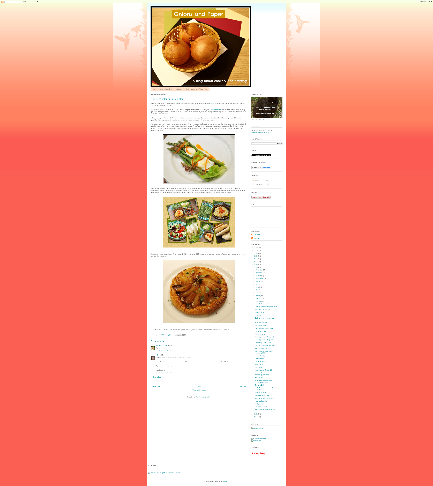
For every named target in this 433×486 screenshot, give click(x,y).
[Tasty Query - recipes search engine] (258, 455)
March (258, 295)
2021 (255, 247)
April (257, 293)
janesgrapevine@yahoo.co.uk (261, 132)
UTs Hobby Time (161, 345)
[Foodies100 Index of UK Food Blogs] (260, 438)
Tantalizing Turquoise (262, 375)
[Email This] (176, 335)
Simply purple (259, 312)
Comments (258, 184)
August (258, 281)
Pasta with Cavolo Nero (262, 395)
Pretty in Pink (259, 404)
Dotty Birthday (259, 359)
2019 (255, 253)
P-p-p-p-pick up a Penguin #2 (264, 337)
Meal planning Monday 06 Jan (265, 409)
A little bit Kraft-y (260, 331)
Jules (157, 355)
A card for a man (260, 334)
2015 (255, 264)
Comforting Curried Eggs (263, 343)
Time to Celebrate (261, 348)
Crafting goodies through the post (266, 307)
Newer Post (156, 386)
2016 (255, 262)
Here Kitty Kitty (260, 356)
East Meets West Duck (262, 304)
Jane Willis (257, 234)
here (212, 103)
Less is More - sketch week (264, 328)
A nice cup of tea (260, 361)
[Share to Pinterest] (185, 335)
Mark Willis (257, 238)
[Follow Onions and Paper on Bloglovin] (261, 168)
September (259, 278)
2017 (255, 259)
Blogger (225, 481)
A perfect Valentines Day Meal (265, 345)
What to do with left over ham (264, 398)
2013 (255, 414)
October (258, 276)
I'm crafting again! (261, 407)
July (257, 284)
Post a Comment (158, 377)
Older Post (242, 386)
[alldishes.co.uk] (257, 428)
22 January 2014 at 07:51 (164, 373)
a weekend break (215, 110)
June (257, 287)
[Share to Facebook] (183, 335)
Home (154, 89)
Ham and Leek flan (261, 401)
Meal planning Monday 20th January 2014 (264, 352)
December (259, 270)
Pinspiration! (259, 364)
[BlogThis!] (178, 335)
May (257, 290)
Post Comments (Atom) (203, 397)
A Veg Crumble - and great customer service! (263, 381)
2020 (255, 250)
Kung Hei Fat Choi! (261, 323)
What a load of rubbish (262, 309)
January (258, 301)
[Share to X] (181, 335)
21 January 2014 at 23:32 (164, 351)
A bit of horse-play (261, 325)
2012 (255, 417)
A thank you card (260, 392)
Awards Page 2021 (166, 89)
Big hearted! (259, 377)
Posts (256, 181)
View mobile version (199, 390)
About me (179, 89)
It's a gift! (258, 315)
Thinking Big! (259, 385)
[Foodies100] (256, 440)
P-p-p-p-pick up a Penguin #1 (264, 340)
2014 (255, 267)
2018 (255, 256)
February (259, 298)
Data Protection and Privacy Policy (196, 89)
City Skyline (259, 367)
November (259, 273)
